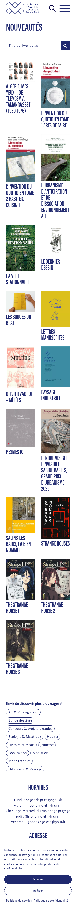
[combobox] (33, 45)
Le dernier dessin (50, 264)
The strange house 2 (52, 607)
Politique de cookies (19, 900)
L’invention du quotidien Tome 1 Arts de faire (55, 118)
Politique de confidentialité (51, 900)
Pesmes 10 (15, 451)
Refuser (38, 890)
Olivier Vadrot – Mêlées (19, 396)
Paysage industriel (51, 394)
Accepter (38, 879)
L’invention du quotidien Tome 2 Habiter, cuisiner (20, 195)
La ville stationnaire (17, 278)
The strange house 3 (17, 668)
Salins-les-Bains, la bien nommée (18, 543)
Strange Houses (55, 543)
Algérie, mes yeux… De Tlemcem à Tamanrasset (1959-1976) (18, 98)
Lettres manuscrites (52, 334)
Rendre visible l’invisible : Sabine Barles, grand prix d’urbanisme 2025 (54, 472)
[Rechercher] (65, 45)
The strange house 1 (17, 607)
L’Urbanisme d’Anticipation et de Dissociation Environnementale (55, 200)
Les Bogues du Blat (18, 319)
